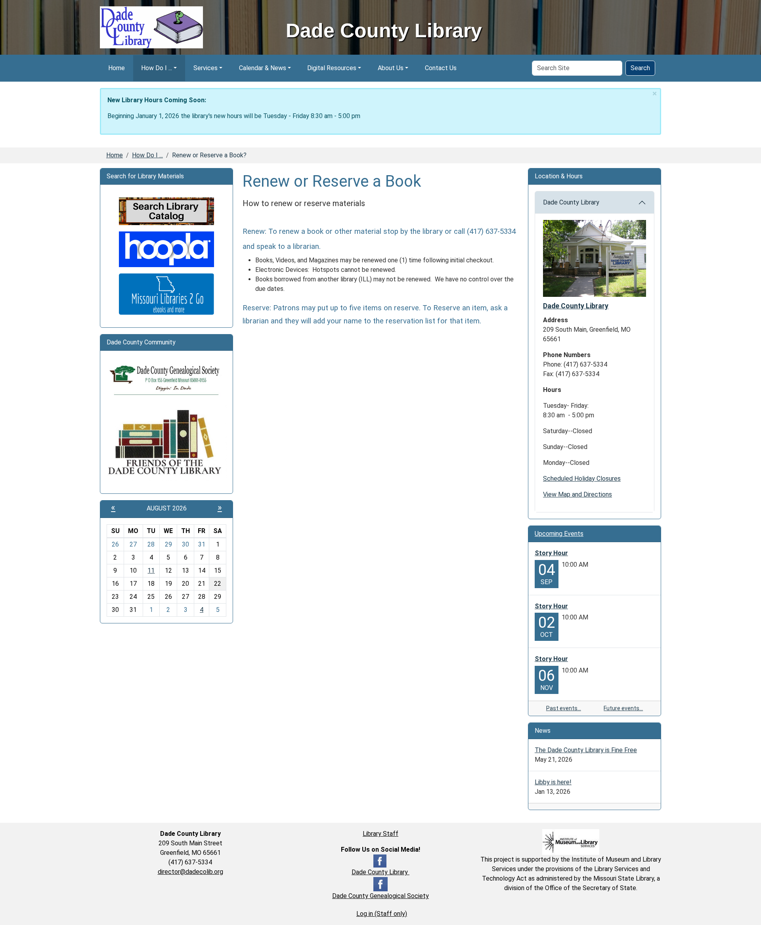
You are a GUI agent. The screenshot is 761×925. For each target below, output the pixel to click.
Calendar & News (262, 68)
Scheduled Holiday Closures (582, 478)
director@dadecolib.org (190, 871)
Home (116, 68)
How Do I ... (156, 68)
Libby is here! (553, 782)
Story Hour (551, 553)
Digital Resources (331, 68)
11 (151, 570)
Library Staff (380, 833)
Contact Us (441, 68)
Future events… (623, 708)
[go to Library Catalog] (166, 210)
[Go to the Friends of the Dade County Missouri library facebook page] (166, 442)
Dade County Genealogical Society (380, 896)
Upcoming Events (559, 533)
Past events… (563, 708)
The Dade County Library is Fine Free (586, 750)
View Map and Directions (577, 494)
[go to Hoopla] (166, 248)
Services (205, 68)
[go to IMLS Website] (570, 841)
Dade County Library (571, 202)
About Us (390, 68)
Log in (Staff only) (381, 913)
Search (640, 68)
